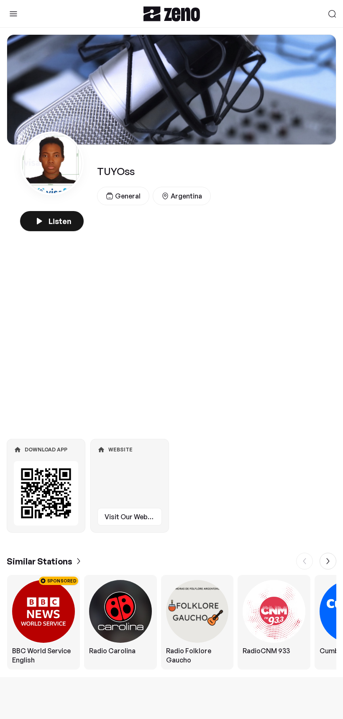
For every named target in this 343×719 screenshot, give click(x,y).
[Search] (332, 13)
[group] (171, 622)
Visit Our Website (132, 517)
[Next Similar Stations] (328, 561)
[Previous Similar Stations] (304, 561)
